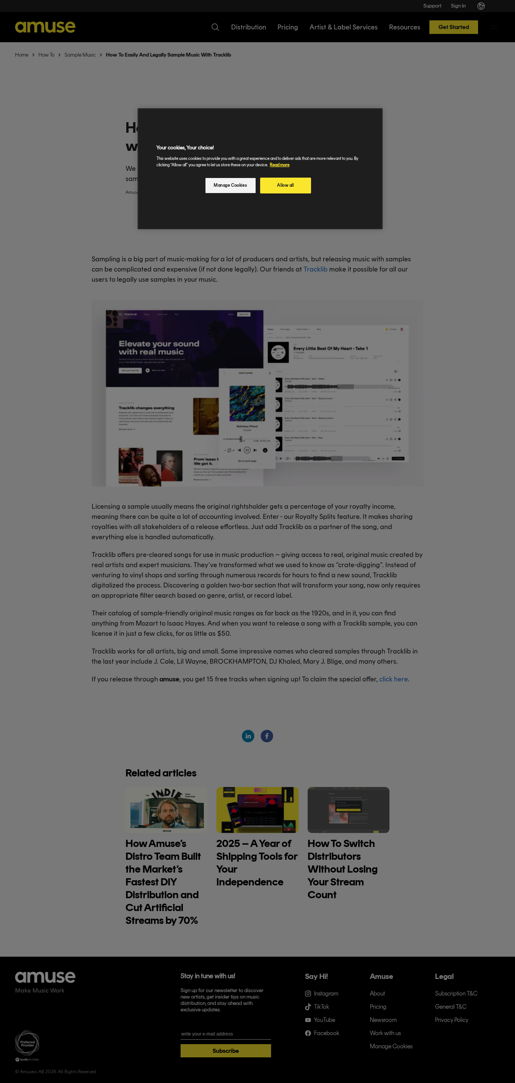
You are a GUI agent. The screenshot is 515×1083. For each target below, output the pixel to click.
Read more (280, 164)
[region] (260, 168)
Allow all (285, 185)
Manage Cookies (230, 185)
